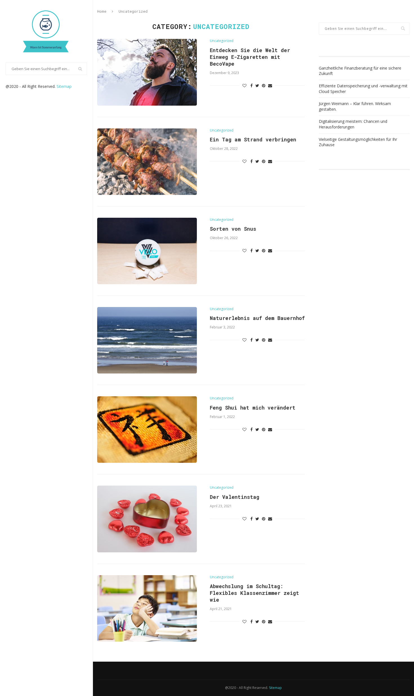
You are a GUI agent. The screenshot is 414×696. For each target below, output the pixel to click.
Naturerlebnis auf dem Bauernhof (257, 318)
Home (101, 11)
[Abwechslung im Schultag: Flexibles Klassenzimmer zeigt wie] (147, 608)
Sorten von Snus (233, 228)
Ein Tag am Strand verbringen (253, 139)
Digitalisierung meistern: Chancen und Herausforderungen (353, 124)
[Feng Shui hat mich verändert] (147, 429)
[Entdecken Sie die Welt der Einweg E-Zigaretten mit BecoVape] (147, 72)
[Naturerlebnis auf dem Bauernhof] (147, 340)
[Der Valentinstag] (147, 519)
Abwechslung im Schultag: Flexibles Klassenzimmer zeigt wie (254, 593)
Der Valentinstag (234, 496)
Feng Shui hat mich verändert (252, 407)
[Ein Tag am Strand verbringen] (147, 161)
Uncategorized (221, 41)
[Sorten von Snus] (147, 251)
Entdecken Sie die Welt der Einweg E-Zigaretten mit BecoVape (250, 57)
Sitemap (64, 86)
